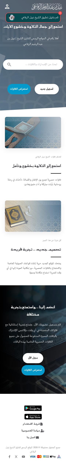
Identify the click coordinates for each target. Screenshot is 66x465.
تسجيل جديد (46, 89)
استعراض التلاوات (19, 89)
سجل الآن (33, 358)
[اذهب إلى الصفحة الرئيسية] (46, 6)
